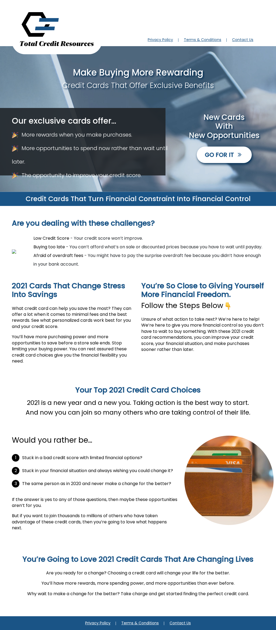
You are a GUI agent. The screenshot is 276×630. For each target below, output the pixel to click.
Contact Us (242, 39)
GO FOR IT (220, 155)
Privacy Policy (160, 39)
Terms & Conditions (202, 39)
